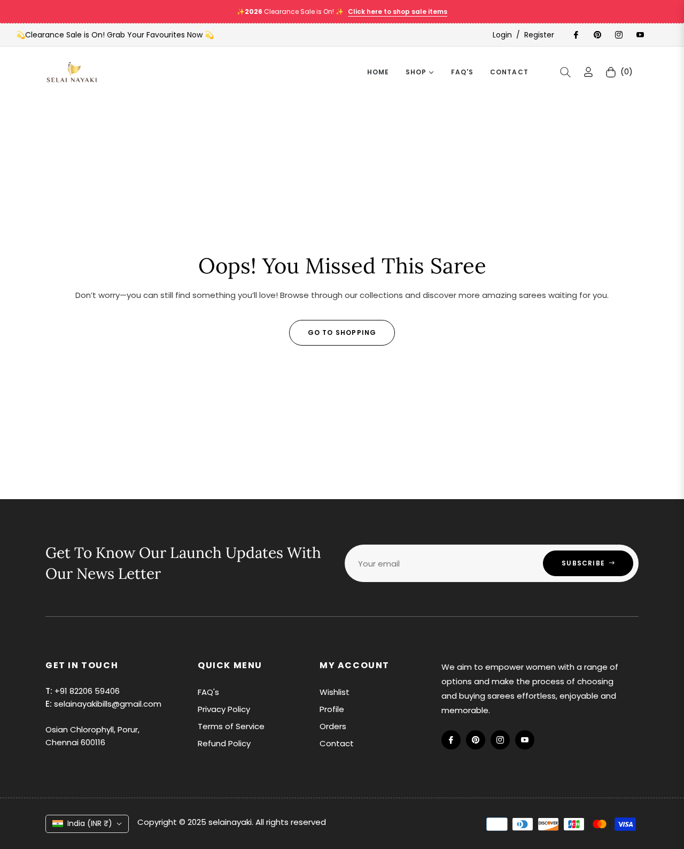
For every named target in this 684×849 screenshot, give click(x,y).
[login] (588, 72)
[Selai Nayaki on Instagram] (618, 34)
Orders (333, 726)
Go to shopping (342, 332)
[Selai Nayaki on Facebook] (575, 34)
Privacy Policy (224, 709)
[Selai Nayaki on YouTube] (639, 34)
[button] (565, 72)
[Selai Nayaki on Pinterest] (597, 34)
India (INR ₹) (89, 823)
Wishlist (334, 692)
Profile (332, 709)
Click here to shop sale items (397, 11)
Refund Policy (224, 743)
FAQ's (208, 692)
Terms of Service (231, 726)
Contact (337, 743)
